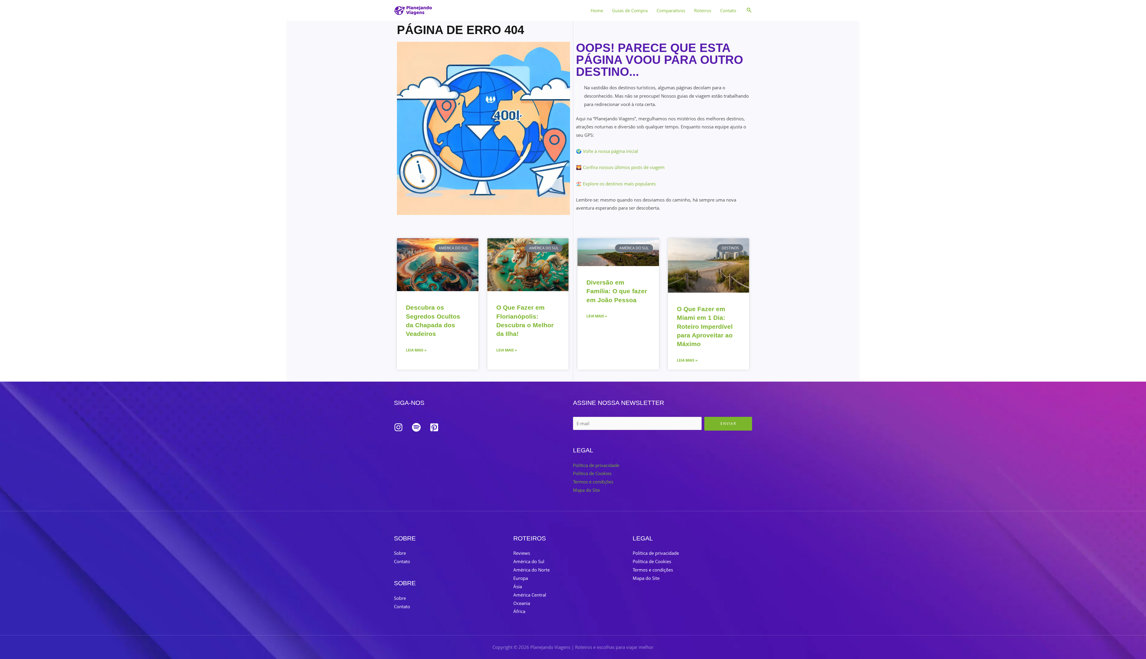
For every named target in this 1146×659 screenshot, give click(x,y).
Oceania (521, 603)
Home (597, 10)
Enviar (728, 423)
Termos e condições (593, 482)
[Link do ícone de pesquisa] (749, 10)
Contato (728, 10)
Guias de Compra (630, 10)
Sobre (400, 553)
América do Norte (531, 570)
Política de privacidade (596, 465)
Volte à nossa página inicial (610, 151)
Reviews (521, 553)
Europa (520, 578)
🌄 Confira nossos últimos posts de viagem (620, 167)
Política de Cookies (592, 473)
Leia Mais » (416, 350)
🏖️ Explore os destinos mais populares (616, 184)
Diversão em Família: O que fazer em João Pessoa (616, 291)
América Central (529, 595)
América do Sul (528, 561)
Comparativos (671, 10)
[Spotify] (416, 427)
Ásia (517, 586)
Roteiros (702, 10)
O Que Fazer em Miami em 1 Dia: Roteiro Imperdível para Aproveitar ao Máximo (705, 326)
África (519, 611)
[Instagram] (398, 427)
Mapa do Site (586, 490)
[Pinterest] (434, 427)
